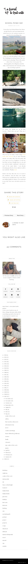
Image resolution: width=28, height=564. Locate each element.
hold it (6, 448)
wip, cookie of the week (11, 445)
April (6, 450)
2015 (5, 379)
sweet (6, 427)
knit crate (5, 502)
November (8, 400)
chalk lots (5, 473)
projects (5, 523)
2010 (5, 390)
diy (3, 482)
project (4, 520)
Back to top (21, 562)
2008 (5, 394)
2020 (5, 368)
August (7, 407)
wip (3, 543)
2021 (5, 366)
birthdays (5, 470)
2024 (5, 359)
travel (4, 537)
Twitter (11, 291)
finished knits (6, 493)
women (7, 436)
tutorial (4, 540)
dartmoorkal (6, 479)
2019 (5, 370)
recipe (4, 525)
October (7, 403)
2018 (5, 372)
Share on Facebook (14, 196)
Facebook (5, 291)
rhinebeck (5, 528)
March (7, 452)
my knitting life (6, 514)
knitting (5, 508)
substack (5, 531)
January (7, 457)
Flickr (12, 297)
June (6, 411)
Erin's (23, 154)
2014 (5, 381)
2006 (5, 459)
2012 (5, 385)
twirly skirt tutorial (8, 156)
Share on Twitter (15, 199)
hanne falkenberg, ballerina (12, 433)
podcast (5, 517)
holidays (5, 499)
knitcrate (5, 505)
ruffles (7, 419)
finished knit (6, 490)
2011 (5, 387)
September (8, 405)
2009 (5, 392)
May (6, 414)
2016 (5, 377)
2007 (5, 396)
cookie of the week (10, 416)
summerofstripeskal (8, 534)
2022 (5, 363)
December (8, 398)
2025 (5, 357)
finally (6, 439)
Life (4, 511)
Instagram (18, 291)
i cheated (7, 442)
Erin (15, 169)
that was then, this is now (11, 422)
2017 (5, 374)
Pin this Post (15, 203)
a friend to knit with (18, 223)
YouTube (18, 297)
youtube (5, 546)
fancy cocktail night (8, 485)
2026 (5, 355)
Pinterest (5, 297)
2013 (5, 383)
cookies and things (10, 430)
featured (5, 487)
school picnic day (9, 425)
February (7, 454)
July (6, 409)
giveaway (5, 496)
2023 (5, 361)
